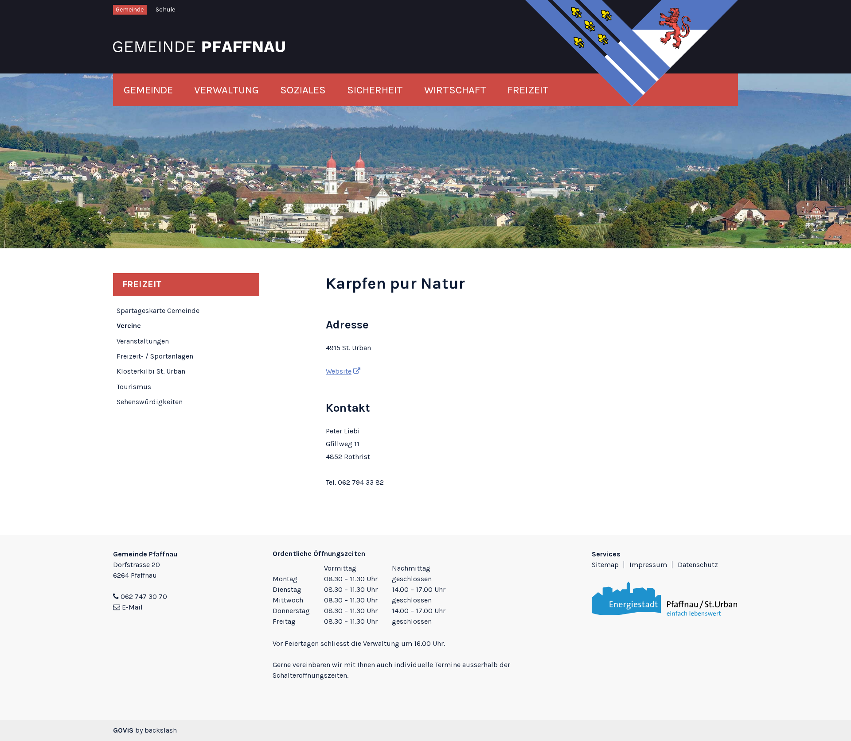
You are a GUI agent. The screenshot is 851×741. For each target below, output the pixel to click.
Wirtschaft (455, 90)
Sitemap (605, 564)
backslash (160, 730)
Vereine (129, 325)
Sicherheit (375, 90)
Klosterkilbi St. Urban (151, 371)
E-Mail (132, 607)
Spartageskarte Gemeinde (158, 310)
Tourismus (134, 386)
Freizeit (528, 90)
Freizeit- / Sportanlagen (155, 356)
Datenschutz (698, 564)
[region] (425, 596)
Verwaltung (226, 90)
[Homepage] (199, 46)
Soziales (303, 90)
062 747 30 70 (144, 596)
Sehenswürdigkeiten (150, 402)
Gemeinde (130, 9)
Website (338, 371)
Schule (165, 9)
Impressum (648, 564)
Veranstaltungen (143, 341)
